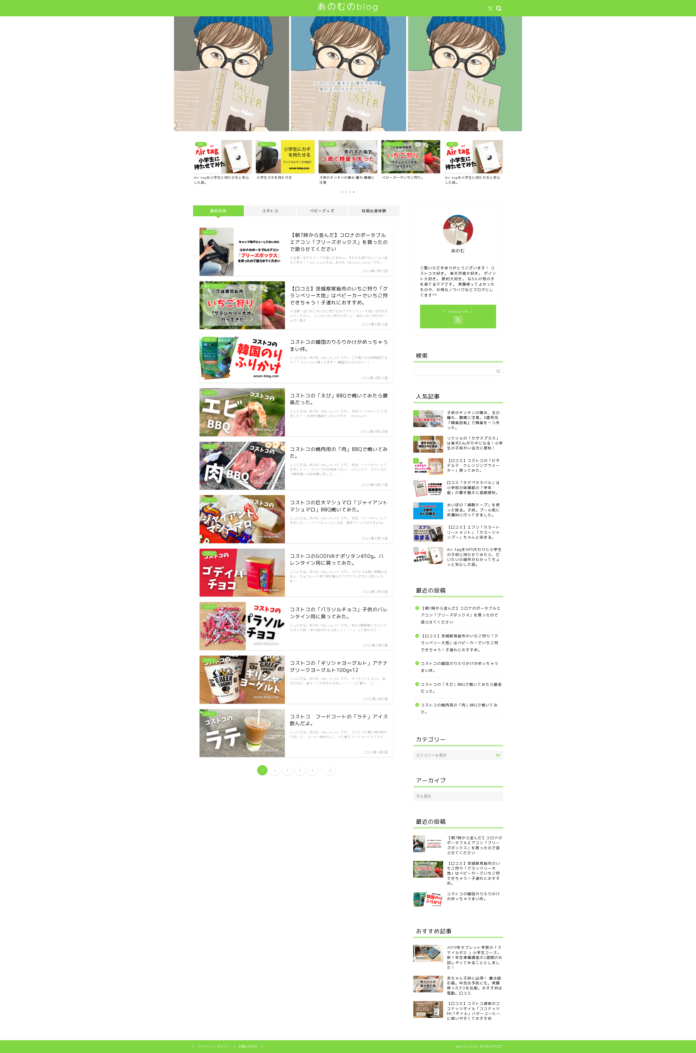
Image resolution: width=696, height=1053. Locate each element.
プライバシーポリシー (213, 1046)
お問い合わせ (248, 1046)
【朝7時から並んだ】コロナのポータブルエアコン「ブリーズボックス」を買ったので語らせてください (461, 615)
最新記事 (218, 210)
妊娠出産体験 (374, 210)
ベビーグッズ (322, 210)
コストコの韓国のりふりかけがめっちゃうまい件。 (459, 667)
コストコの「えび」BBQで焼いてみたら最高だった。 (461, 688)
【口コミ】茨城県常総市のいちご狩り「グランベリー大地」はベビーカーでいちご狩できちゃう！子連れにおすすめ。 (459, 642)
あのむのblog (348, 6)
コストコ (270, 210)
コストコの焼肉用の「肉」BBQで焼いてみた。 (459, 708)
